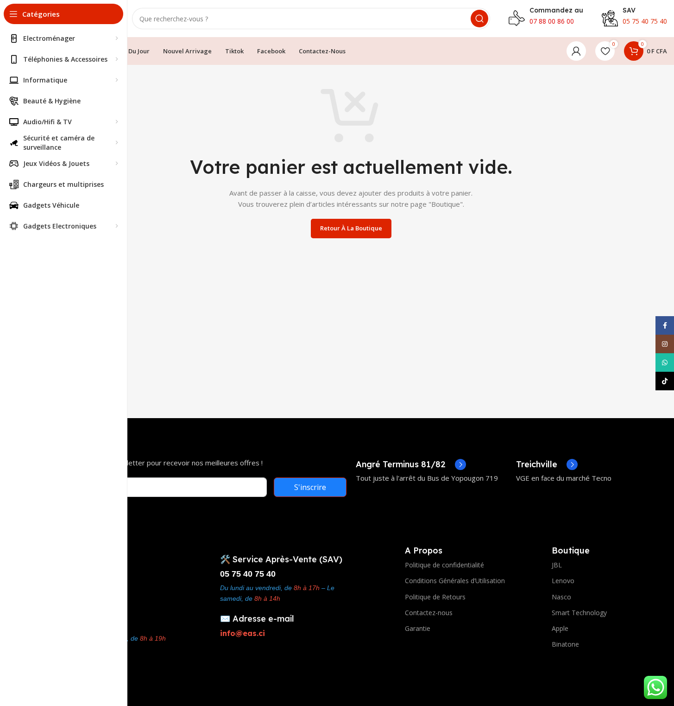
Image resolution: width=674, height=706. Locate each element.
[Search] (479, 18)
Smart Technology (579, 612)
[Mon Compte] (576, 51)
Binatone (565, 644)
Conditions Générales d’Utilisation (455, 580)
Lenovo (563, 580)
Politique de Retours (435, 596)
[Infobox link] (411, 464)
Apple (560, 628)
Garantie (417, 628)
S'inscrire (310, 487)
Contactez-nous (429, 612)
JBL (557, 564)
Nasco (561, 596)
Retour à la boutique (351, 228)
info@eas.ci (242, 633)
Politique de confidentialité (444, 564)
